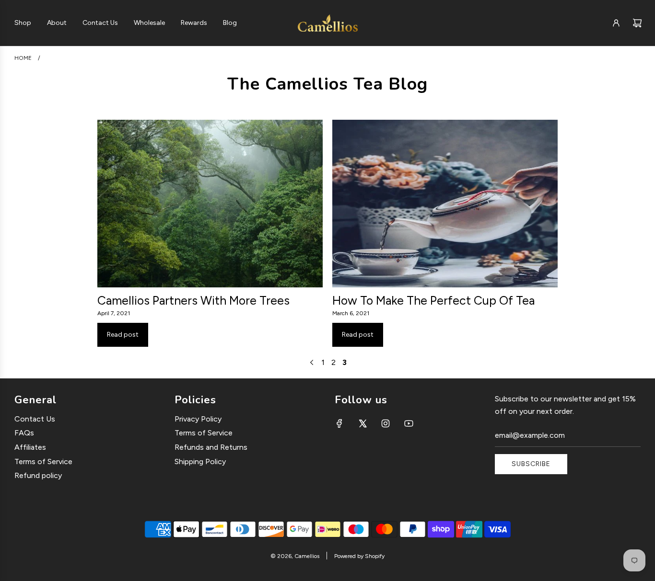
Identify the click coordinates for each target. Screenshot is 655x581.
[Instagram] (385, 423)
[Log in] (616, 23)
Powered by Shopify (359, 556)
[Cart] (637, 23)
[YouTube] (408, 423)
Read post (123, 334)
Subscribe (531, 464)
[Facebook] (339, 423)
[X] (362, 423)
